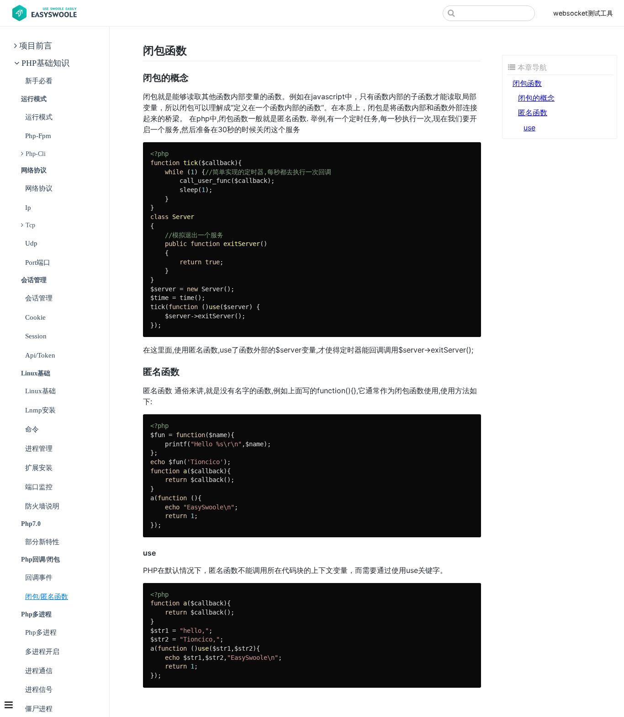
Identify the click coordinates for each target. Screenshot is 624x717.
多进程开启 (42, 651)
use (529, 127)
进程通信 (39, 670)
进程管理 (39, 448)
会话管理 (39, 297)
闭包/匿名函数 (46, 596)
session (36, 335)
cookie (35, 317)
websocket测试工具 (583, 13)
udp (31, 243)
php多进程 (41, 632)
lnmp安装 (40, 410)
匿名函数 (532, 112)
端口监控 (39, 486)
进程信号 (39, 689)
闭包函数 (527, 83)
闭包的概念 (536, 97)
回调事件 (39, 577)
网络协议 (39, 188)
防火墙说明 (42, 506)
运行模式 (39, 116)
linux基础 (40, 390)
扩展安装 (39, 467)
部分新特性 (42, 541)
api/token (40, 355)
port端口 (37, 262)
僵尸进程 (39, 708)
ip (28, 207)
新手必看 (39, 80)
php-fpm (38, 135)
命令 (32, 429)
